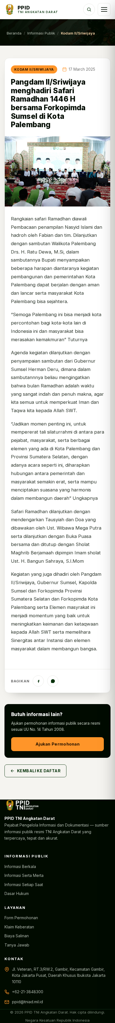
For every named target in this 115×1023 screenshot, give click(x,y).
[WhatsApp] (52, 681)
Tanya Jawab (16, 945)
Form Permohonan (21, 917)
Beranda (14, 33)
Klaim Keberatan (19, 926)
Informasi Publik (41, 33)
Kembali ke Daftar (39, 770)
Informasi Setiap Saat (23, 884)
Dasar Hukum (16, 893)
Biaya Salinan (16, 935)
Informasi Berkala (20, 866)
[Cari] (89, 9)
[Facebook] (38, 681)
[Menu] (104, 9)
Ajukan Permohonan (57, 744)
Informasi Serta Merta (24, 875)
